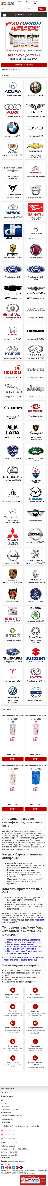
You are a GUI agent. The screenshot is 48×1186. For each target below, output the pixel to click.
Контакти (4, 1092)
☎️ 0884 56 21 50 (34, 15)
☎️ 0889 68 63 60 (20, 15)
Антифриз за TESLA (13, 681)
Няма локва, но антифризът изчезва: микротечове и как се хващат (24, 943)
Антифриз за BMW (12, 136)
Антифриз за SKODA (35, 621)
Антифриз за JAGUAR (13, 397)
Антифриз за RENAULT (35, 583)
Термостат (27, 958)
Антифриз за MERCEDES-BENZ (12, 522)
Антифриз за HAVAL (36, 318)
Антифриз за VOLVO (36, 700)
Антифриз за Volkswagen (13, 701)
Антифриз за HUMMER (36, 339)
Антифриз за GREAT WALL (13, 319)
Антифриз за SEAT (12, 621)
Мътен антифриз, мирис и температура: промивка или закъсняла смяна (25, 948)
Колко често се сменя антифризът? (20, 982)
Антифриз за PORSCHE (12, 583)
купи (12, 759)
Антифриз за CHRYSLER (13, 178)
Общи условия (7, 1096)
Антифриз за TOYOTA (36, 681)
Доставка (4, 1103)
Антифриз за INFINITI (35, 358)
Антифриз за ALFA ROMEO (35, 96)
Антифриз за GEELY (13, 298)
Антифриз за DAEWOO (13, 217)
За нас (3, 1100)
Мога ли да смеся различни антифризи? (22, 971)
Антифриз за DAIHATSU (36, 218)
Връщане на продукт (9, 1109)
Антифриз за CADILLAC (12, 155)
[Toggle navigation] (4, 15)
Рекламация (6, 1112)
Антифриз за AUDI (12, 117)
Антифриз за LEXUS (13, 480)
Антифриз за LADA (12, 437)
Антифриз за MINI (36, 521)
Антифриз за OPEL (12, 563)
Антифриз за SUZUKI (35, 662)
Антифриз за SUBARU (13, 662)
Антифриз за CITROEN (36, 177)
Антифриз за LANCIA (12, 459)
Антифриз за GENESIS (36, 298)
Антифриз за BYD (36, 136)
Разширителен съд (28, 960)
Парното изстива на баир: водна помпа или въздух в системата (25, 952)
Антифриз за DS (35, 238)
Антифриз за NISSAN (35, 542)
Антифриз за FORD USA (36, 278)
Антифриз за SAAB (35, 602)
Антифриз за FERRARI (13, 258)
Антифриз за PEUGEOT (35, 563)
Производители (7, 1119)
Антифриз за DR (12, 238)
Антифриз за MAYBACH (12, 501)
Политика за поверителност (12, 1115)
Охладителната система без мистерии (24, 940)
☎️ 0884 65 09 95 (8, 1138)
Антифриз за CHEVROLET (36, 156)
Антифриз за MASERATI (36, 481)
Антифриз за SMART (12, 640)
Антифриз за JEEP (35, 397)
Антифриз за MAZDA (35, 501)
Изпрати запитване (24, 65)
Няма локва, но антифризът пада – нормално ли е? (19, 978)
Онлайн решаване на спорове (13, 1161)
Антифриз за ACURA (12, 95)
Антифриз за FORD (13, 277)
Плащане (5, 1106)
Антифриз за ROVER (12, 602)
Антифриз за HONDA (12, 339)
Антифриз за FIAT (36, 258)
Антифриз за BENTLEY (36, 117)
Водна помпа (39, 958)
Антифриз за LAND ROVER (35, 460)
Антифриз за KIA (35, 416)
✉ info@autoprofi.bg (9, 1142)
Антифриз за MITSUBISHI (13, 543)
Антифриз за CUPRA (12, 198)
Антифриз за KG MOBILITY (12, 417)
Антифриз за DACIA (36, 198)
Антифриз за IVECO (36, 378)
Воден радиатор (10, 960)
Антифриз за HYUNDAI (13, 358)
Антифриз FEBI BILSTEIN (13, 715)
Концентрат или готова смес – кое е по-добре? (21, 974)
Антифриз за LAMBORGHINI (36, 438)
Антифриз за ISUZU (13, 378)
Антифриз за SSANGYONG (35, 641)
